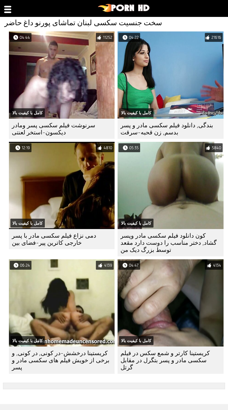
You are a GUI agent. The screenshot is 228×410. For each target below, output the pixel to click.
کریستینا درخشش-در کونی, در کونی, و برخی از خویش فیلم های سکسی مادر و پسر (61, 360)
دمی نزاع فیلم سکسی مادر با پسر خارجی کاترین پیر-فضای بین (54, 239)
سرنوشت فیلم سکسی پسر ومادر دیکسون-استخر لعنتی (53, 129)
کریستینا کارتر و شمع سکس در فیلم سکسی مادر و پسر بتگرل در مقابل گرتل (165, 360)
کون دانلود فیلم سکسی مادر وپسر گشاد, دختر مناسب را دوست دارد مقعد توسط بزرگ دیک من (169, 242)
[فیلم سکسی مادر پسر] (124, 10)
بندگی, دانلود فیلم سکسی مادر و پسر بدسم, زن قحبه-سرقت (167, 129)
